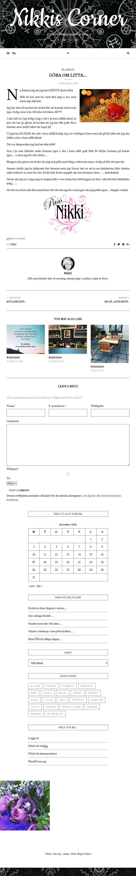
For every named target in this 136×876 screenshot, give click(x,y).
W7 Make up (55, 714)
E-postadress (57, 406)
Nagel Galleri (84, 853)
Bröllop (87, 686)
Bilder (51, 686)
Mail (48, 853)
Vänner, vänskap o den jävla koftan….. (51, 631)
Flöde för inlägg (38, 746)
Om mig (57, 853)
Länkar (66, 853)
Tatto (35, 707)
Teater (51, 707)
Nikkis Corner (68, 18)
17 (34, 562)
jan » (39, 585)
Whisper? (12, 468)
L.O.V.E (48, 700)
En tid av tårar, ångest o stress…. (47, 608)
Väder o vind (71, 707)
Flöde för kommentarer (42, 753)
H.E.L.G (47, 693)
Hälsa (62, 693)
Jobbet (93, 693)
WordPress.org (37, 761)
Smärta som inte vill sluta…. (45, 623)
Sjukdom (97, 700)
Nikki (13, 244)
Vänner (92, 707)
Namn (11, 406)
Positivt (78, 700)
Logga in (33, 738)
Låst (62, 700)
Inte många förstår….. (41, 615)
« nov (31, 585)
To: (9, 478)
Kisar (34, 700)
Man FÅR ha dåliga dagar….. (45, 639)
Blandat (68, 69)
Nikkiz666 (13, 357)
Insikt (77, 693)
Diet (34, 693)
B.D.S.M (35, 686)
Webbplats (97, 406)
